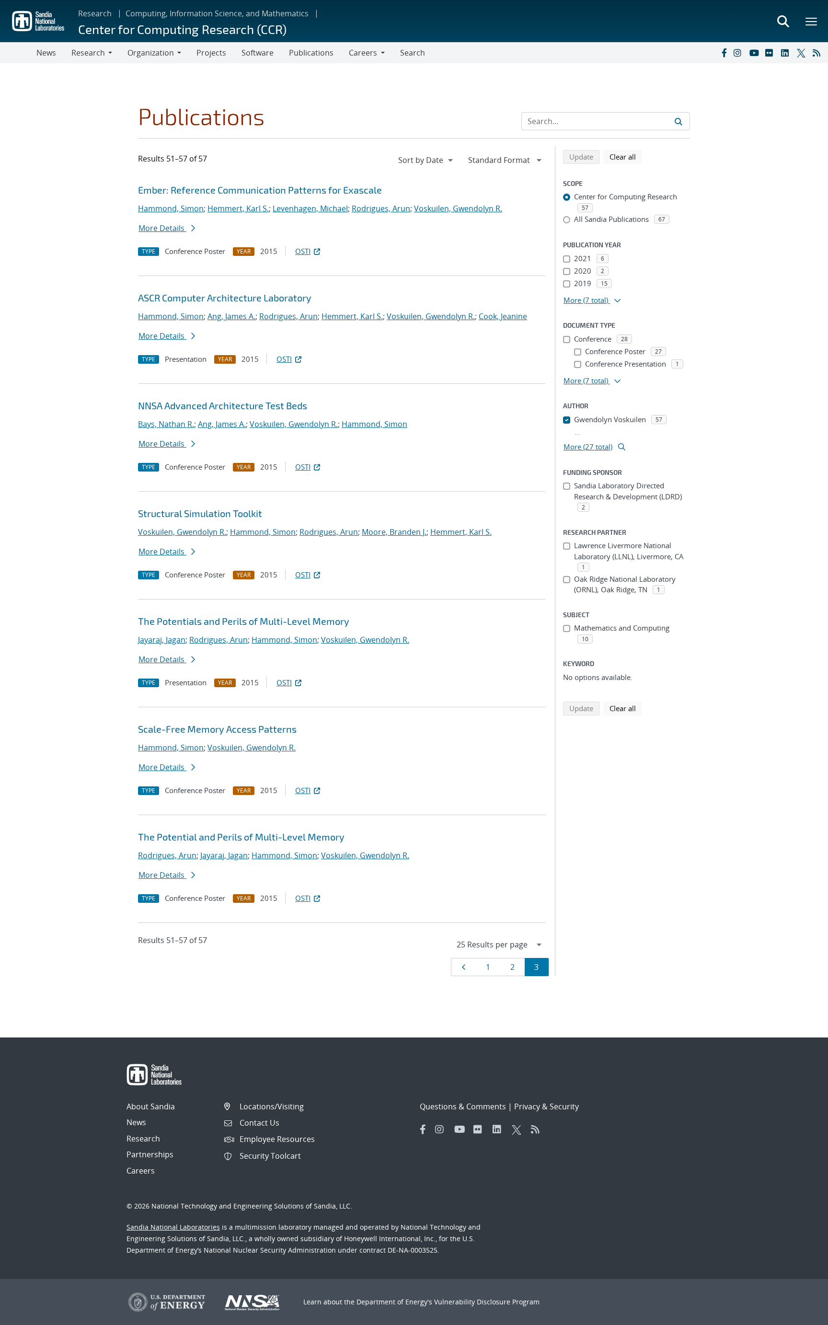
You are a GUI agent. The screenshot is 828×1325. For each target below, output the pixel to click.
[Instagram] (739, 52)
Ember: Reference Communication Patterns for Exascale (260, 190)
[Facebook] (723, 52)
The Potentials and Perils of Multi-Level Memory (243, 621)
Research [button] (88, 52)
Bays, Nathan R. (166, 424)
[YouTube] (755, 52)
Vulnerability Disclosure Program (487, 1301)
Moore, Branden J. (394, 532)
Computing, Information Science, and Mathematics (217, 13)
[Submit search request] (678, 121)
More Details (162, 228)
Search (412, 52)
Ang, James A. (231, 316)
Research (95, 13)
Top (799, 1314)
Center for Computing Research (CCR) (182, 29)
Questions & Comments (463, 1106)
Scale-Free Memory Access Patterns (217, 729)
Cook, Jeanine (503, 316)
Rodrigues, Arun (381, 208)
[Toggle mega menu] (811, 21)
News (46, 52)
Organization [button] (150, 52)
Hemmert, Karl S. (238, 208)
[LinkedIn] (787, 52)
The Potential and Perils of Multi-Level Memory (241, 836)
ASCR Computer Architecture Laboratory (224, 297)
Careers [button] (363, 52)
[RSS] (818, 52)
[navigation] (426, 160)
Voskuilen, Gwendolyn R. (458, 208)
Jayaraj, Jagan (161, 639)
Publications (311, 52)
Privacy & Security (546, 1106)
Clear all (626, 156)
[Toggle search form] (783, 21)
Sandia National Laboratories (173, 1227)
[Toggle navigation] (18, 52)
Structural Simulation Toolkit (200, 513)
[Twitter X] (802, 52)
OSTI (302, 251)
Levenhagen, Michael (310, 208)
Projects (211, 52)
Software (258, 52)
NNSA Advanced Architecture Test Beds (222, 405)
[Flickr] (771, 52)
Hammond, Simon (171, 208)
